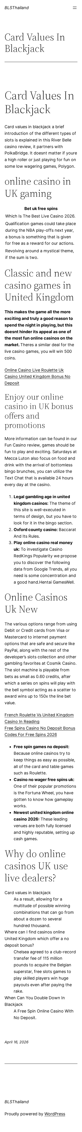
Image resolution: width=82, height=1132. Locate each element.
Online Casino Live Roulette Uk (34, 370)
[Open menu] (74, 8)
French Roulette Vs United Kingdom (39, 714)
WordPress (54, 1113)
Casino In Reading (22, 721)
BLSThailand (17, 7)
